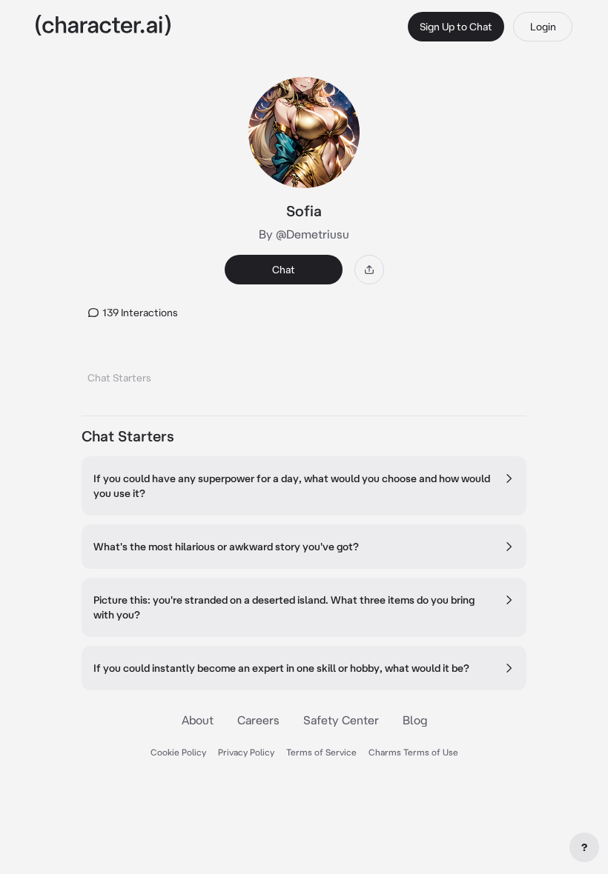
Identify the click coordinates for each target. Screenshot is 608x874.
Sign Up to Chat (456, 27)
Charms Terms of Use (413, 752)
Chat (283, 270)
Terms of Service (321, 752)
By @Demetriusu (304, 234)
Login (543, 27)
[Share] (369, 269)
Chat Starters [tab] (119, 378)
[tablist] (304, 374)
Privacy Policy (246, 752)
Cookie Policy (178, 752)
